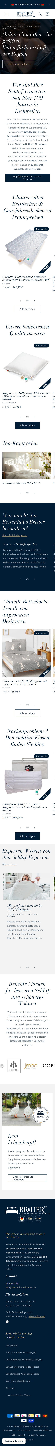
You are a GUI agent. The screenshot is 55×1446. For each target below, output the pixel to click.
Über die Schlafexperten (14, 535)
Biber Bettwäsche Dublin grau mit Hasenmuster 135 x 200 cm (24, 683)
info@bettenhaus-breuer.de (21, 1287)
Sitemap (10, 1388)
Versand (21, 1435)
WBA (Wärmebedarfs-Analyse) (21, 1352)
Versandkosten (37, 1316)
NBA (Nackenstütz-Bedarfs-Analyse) (24, 1359)
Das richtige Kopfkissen (18, 1380)
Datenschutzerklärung (43, 1430)
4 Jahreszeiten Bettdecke (19, 483)
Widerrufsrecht (24, 1430)
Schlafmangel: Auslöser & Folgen (22, 1373)
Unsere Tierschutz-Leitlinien (23, 1178)
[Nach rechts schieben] (34, 300)
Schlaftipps (11, 1345)
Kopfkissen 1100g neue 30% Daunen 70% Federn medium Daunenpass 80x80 (26, 396)
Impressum (29, 1440)
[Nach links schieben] (21, 300)
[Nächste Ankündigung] (49, 4)
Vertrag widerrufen (14, 1441)
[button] (6, 14)
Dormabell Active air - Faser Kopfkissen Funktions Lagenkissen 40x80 (24, 807)
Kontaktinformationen (37, 1435)
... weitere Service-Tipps (18, 1395)
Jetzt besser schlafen (19, 63)
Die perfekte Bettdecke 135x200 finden (24, 907)
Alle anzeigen (27, 308)
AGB (13, 1435)
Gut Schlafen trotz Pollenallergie (22, 1366)
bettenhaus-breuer (22, 1426)
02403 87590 (12, 1283)
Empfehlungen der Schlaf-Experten (27, 178)
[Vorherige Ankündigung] (5, 4)
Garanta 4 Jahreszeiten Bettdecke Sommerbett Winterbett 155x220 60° (26, 278)
